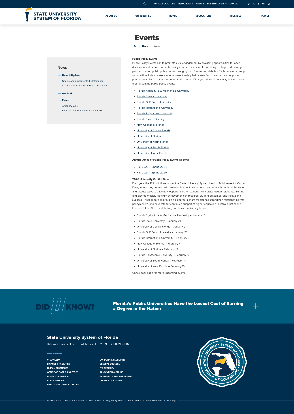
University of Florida (149, 136)
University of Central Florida (153, 130)
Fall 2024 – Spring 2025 (152, 172)
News (145, 46)
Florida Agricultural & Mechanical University (163, 90)
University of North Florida (152, 141)
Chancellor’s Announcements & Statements (85, 85)
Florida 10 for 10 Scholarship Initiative (82, 110)
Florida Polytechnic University (154, 113)
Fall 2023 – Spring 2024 (152, 167)
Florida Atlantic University (152, 96)
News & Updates (71, 75)
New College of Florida (150, 124)
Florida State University (151, 119)
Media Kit (67, 93)
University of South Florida (153, 147)
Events (66, 100)
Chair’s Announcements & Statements (82, 81)
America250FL (70, 105)
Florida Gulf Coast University (154, 102)
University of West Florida (152, 153)
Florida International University (155, 107)
